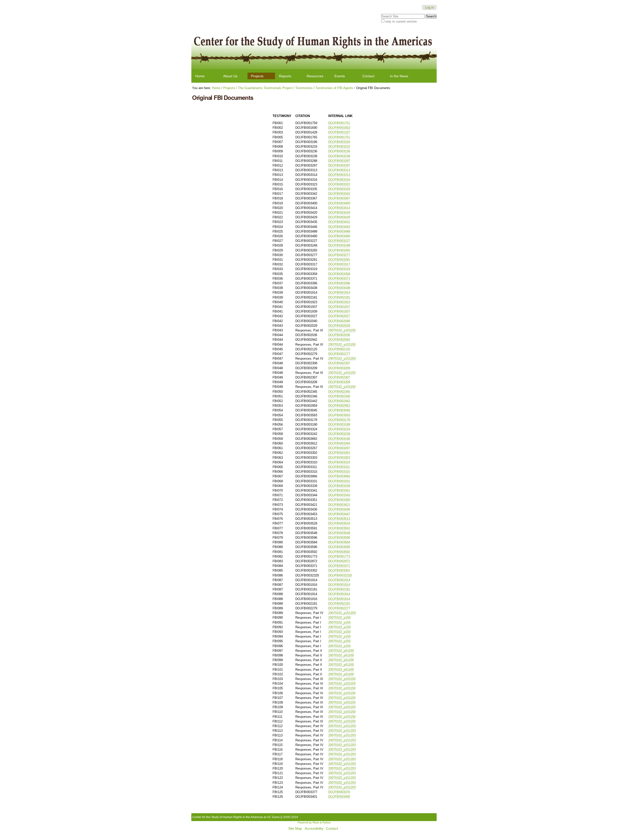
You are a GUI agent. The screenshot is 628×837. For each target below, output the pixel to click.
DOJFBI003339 (339, 486)
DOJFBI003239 (339, 434)
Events (339, 76)
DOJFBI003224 (339, 429)
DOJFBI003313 (339, 170)
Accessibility (314, 828)
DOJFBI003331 (339, 481)
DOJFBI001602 (339, 128)
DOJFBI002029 (339, 325)
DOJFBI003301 (339, 453)
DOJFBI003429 (339, 217)
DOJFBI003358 (339, 274)
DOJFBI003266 (339, 443)
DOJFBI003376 (339, 792)
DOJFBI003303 (339, 457)
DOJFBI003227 (339, 241)
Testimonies (304, 88)
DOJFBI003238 (339, 156)
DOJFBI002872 (339, 561)
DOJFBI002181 (339, 297)
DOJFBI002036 (339, 335)
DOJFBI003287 (339, 161)
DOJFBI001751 (339, 123)
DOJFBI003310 (339, 462)
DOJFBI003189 (339, 424)
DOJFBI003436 (339, 509)
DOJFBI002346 (339, 396)
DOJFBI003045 (339, 410)
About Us (230, 76)
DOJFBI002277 (339, 354)
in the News (399, 76)
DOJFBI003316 (339, 180)
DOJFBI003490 (339, 236)
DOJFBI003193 (339, 142)
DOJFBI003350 (339, 500)
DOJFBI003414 (339, 208)
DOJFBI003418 (339, 212)
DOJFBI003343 (339, 495)
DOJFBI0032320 (340, 575)
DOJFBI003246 (339, 439)
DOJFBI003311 (339, 467)
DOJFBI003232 (339, 146)
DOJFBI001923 (339, 302)
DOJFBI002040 (339, 321)
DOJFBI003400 (339, 203)
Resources (315, 76)
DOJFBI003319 (339, 269)
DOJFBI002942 (339, 339)
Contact (368, 76)
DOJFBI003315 (339, 471)
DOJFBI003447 (339, 514)
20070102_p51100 (341, 651)
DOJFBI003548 (339, 533)
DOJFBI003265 (339, 250)
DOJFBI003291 (339, 260)
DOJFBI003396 (339, 283)
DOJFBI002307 (339, 363)
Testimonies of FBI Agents (334, 88)
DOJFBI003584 (339, 542)
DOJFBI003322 (339, 184)
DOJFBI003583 (339, 415)
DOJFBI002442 (339, 401)
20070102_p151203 (342, 358)
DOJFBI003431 (339, 222)
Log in (429, 7)
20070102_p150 (339, 617)
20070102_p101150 (341, 330)
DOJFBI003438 (339, 288)
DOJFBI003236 (339, 151)
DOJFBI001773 (339, 556)
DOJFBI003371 (339, 278)
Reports (285, 76)
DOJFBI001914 (339, 292)
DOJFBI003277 (339, 255)
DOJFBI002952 (339, 405)
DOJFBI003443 (339, 227)
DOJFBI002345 (339, 391)
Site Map (295, 828)
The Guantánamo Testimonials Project (265, 88)
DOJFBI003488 (339, 231)
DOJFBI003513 (339, 519)
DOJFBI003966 (339, 476)
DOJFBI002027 (339, 316)
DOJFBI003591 (339, 528)
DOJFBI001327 (339, 132)
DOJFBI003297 (339, 165)
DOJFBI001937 (339, 307)
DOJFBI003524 (339, 523)
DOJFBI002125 (339, 349)
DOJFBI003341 (339, 490)
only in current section (401, 21)
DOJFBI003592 (339, 552)
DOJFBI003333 (339, 189)
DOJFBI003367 (339, 198)
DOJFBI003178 (339, 420)
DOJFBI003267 (339, 448)
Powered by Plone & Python (314, 822)
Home (200, 76)
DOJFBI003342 (339, 194)
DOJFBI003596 (339, 537)
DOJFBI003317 (339, 264)
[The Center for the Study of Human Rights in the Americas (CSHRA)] (314, 48)
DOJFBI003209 (339, 368)
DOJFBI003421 (339, 505)
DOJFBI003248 (339, 245)
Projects (257, 76)
